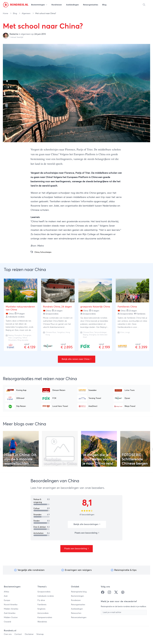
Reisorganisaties (78, 605)
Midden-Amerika (11, 609)
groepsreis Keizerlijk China (95, 307)
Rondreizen (76, 600)
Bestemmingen (77, 596)
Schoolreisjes (45, 252)
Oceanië (7, 622)
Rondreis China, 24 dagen (57, 307)
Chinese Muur (51, 332)
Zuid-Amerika (9, 613)
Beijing (11, 335)
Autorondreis (43, 613)
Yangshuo (61, 332)
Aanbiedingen (77, 609)
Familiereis (41, 605)
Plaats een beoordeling (86, 533)
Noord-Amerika (10, 605)
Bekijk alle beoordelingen (86, 524)
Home (6, 13)
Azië (6, 596)
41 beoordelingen (86, 515)
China (36, 252)
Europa (7, 600)
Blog (15, 13)
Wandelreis (42, 622)
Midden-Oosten (11, 617)
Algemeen (26, 13)
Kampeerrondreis (44, 617)
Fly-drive (41, 600)
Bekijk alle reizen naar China (76, 359)
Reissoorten (76, 613)
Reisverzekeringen (78, 617)
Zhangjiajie (27, 335)
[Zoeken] (144, 4)
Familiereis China (127, 307)
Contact (18, 634)
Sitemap (40, 634)
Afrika (6, 592)
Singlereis (41, 609)
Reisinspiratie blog (79, 592)
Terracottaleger (100, 332)
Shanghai (18, 335)
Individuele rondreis (45, 596)
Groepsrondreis (43, 592)
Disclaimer (29, 634)
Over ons (8, 634)
